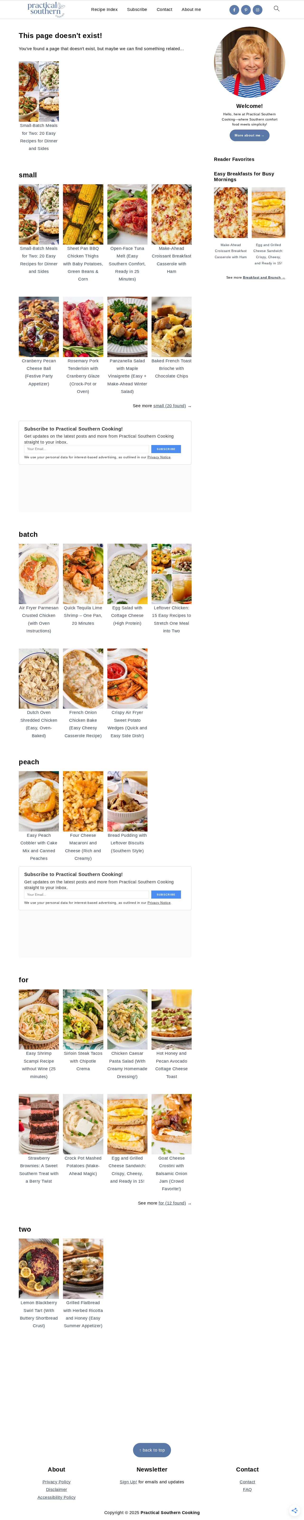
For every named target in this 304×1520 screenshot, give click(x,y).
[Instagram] (257, 10)
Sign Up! (128, 1482)
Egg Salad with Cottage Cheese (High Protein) (127, 615)
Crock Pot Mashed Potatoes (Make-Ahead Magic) (83, 1166)
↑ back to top (152, 1450)
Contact (164, 9)
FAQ (247, 1489)
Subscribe (137, 9)
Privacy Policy (57, 1482)
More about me (248, 135)
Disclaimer (56, 1489)
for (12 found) (172, 1203)
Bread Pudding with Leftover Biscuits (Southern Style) (127, 843)
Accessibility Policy (57, 1497)
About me (191, 9)
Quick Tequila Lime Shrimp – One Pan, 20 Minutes (83, 615)
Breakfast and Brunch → (264, 277)
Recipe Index (104, 9)
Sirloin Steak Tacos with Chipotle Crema (83, 1061)
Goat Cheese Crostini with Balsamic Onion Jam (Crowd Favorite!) (171, 1173)
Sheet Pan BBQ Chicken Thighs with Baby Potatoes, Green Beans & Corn (83, 264)
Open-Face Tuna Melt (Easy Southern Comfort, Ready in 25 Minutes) (127, 264)
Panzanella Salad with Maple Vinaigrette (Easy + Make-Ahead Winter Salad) (127, 376)
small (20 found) (169, 405)
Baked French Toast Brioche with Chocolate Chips (172, 368)
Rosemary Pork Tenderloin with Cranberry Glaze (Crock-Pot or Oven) (83, 376)
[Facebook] (234, 10)
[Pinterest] (246, 10)
